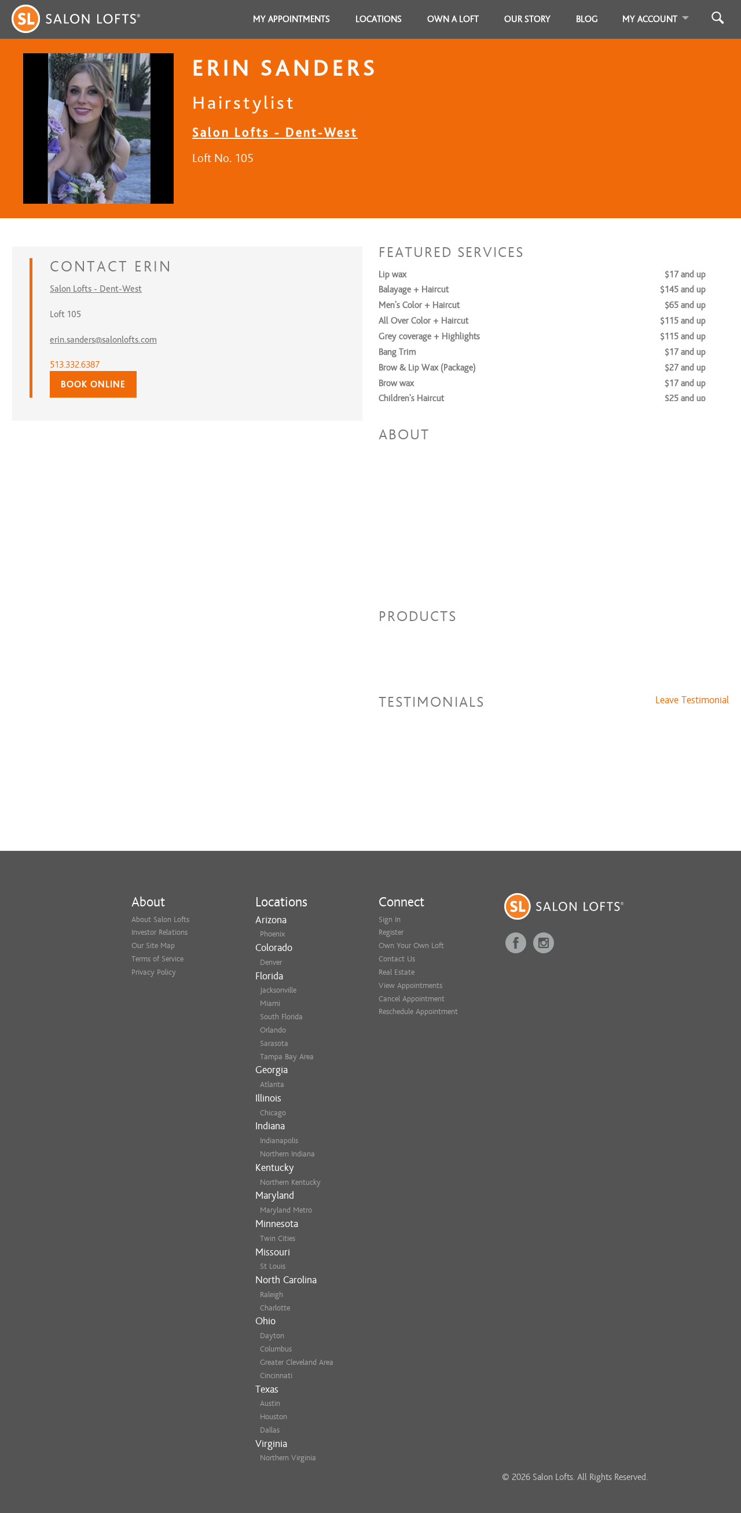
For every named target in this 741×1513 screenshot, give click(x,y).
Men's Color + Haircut (419, 305)
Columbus (276, 1349)
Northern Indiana (287, 1154)
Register (391, 932)
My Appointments (291, 19)
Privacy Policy (153, 972)
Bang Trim (397, 352)
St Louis (272, 1266)
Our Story (527, 19)
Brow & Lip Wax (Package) (427, 367)
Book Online (93, 384)
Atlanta (272, 1084)
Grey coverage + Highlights (429, 336)
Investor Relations (159, 932)
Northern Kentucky (290, 1182)
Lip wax (392, 274)
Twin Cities (277, 1238)
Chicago (273, 1112)
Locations (378, 19)
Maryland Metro (286, 1210)
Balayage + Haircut (414, 289)
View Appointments (410, 985)
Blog (587, 19)
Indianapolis (279, 1140)
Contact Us (397, 958)
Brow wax (396, 383)
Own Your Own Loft (411, 945)
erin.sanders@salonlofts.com (103, 340)
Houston (273, 1416)
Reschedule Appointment (418, 1011)
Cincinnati (276, 1375)
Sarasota (274, 1043)
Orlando (273, 1030)
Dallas (270, 1430)
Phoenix (272, 934)
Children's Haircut (411, 398)
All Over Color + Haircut (423, 320)
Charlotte (275, 1307)
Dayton (272, 1335)
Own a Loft (453, 19)
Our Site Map (153, 945)
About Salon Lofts (160, 919)
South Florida (281, 1016)
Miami (270, 1003)
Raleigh (271, 1294)
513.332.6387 (75, 364)
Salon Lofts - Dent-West (275, 132)
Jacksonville (278, 990)
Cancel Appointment (412, 998)
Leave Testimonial (692, 700)
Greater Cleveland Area (296, 1362)
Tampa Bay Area (287, 1056)
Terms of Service (157, 958)
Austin (270, 1403)
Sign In (390, 919)
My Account (649, 19)
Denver (271, 962)
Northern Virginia (288, 1457)
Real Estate (396, 972)
